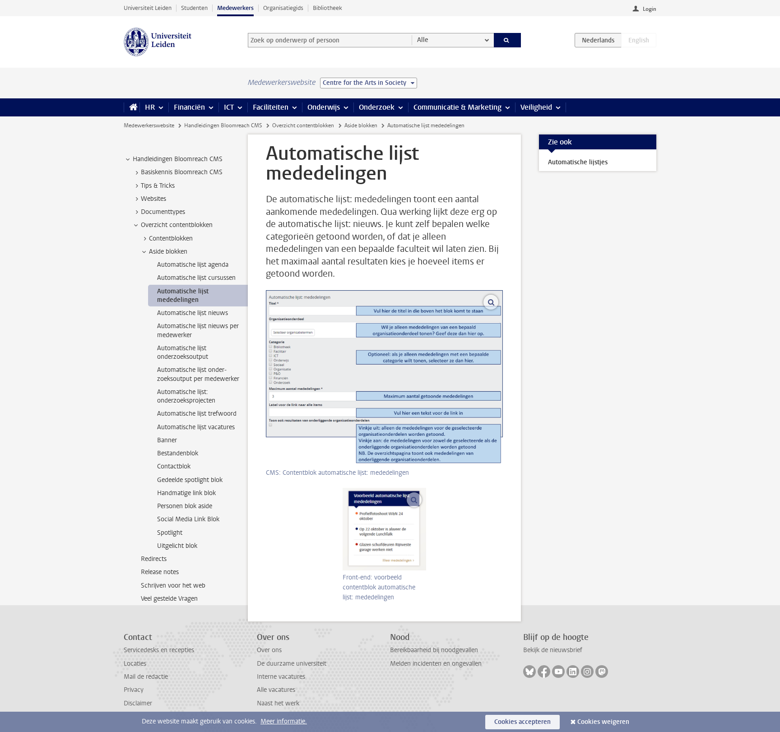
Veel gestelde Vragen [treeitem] (169, 598)
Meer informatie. (283, 721)
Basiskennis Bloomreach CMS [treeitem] (182, 172)
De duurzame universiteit (291, 663)
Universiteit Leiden (148, 8)
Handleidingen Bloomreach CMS (223, 125)
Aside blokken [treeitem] (168, 251)
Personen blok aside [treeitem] (184, 506)
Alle (422, 40)
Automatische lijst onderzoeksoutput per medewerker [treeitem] (198, 374)
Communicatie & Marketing (457, 107)
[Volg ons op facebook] (544, 671)
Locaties (135, 663)
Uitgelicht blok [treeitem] (177, 546)
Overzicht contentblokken (303, 125)
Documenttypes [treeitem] (163, 212)
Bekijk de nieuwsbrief (552, 650)
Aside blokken (360, 125)
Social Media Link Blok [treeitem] (188, 519)
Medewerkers (235, 8)
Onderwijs (323, 107)
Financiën (189, 107)
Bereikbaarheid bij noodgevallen (434, 650)
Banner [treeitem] (167, 440)
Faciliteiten (270, 107)
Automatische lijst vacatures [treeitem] (196, 427)
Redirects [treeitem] (154, 559)
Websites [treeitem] (153, 199)
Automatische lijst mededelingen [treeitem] (183, 295)
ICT (229, 107)
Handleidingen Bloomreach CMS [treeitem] (178, 159)
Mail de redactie (146, 676)
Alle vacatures (276, 690)
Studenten (194, 8)
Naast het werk (278, 703)
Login (649, 9)
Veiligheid (536, 107)
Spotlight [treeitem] (169, 532)
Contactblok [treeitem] (173, 466)
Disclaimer (138, 703)
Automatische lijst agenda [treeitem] (192, 264)
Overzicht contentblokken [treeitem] (177, 225)
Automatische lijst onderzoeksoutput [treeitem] (182, 352)
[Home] (131, 107)
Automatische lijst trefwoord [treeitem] (197, 413)
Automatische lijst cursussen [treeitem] (196, 277)
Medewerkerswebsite (149, 125)
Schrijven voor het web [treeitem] (173, 585)
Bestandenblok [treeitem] (177, 453)
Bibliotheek (327, 8)
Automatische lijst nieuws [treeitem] (192, 313)
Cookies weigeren (603, 722)
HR (150, 107)
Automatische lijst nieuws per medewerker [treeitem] (198, 330)
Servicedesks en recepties (159, 650)
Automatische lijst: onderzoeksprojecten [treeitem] (186, 396)
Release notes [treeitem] (160, 572)
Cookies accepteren (522, 722)
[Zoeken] (507, 40)
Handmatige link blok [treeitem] (186, 493)
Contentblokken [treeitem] (171, 238)
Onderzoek (377, 107)
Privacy (134, 690)
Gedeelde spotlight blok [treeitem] (190, 480)
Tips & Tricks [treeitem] (158, 185)
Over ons (269, 650)
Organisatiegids (283, 8)
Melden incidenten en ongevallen (436, 663)
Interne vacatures (281, 676)
